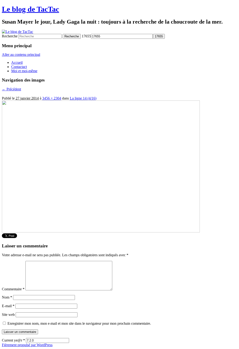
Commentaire (13, 289)
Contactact (19, 67)
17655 (86, 36)
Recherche (10, 36)
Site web (8, 315)
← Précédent (11, 89)
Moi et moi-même (24, 71)
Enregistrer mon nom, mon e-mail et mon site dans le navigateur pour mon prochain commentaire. (79, 323)
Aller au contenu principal (21, 55)
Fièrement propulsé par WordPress (27, 345)
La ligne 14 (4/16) (83, 98)
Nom (7, 297)
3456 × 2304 (51, 98)
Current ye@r (13, 340)
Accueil (17, 62)
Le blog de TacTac (30, 9)
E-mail (8, 306)
